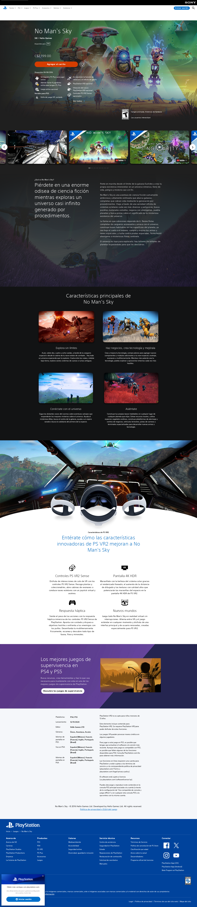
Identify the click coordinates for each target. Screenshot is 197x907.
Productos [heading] (42, 838)
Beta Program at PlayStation (173, 870)
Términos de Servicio (139, 842)
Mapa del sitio (185, 901)
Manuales (103, 864)
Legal (131, 901)
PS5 (19, 8)
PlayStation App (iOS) (170, 863)
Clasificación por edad (139, 849)
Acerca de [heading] (11, 838)
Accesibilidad (73, 845)
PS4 (38, 845)
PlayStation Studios (13, 849)
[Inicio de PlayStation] (5, 8)
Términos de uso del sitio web (166, 901)
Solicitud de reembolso (109, 860)
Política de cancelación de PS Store (144, 845)
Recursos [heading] (135, 838)
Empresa (9, 856)
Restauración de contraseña (111, 856)
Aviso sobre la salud (139, 853)
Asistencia (66, 8)
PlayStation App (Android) (172, 866)
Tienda (11, 8)
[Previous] (4, 147)
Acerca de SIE (11, 842)
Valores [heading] (72, 838)
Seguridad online (75, 849)
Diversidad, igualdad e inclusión (80, 853)
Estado (102, 849)
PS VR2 (40, 849)
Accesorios (45, 8)
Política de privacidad (143, 901)
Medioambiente (74, 842)
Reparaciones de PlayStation (111, 853)
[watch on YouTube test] (121, 160)
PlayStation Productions (15, 853)
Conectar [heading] (166, 838)
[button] (98, 147)
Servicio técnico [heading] (107, 838)
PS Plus (35, 8)
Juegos (26, 8)
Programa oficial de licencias (142, 860)
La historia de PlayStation (16, 860)
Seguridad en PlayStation (109, 845)
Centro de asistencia (108, 842)
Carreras (9, 845)
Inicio (8, 831)
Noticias (56, 8)
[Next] (193, 147)
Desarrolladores (137, 856)
